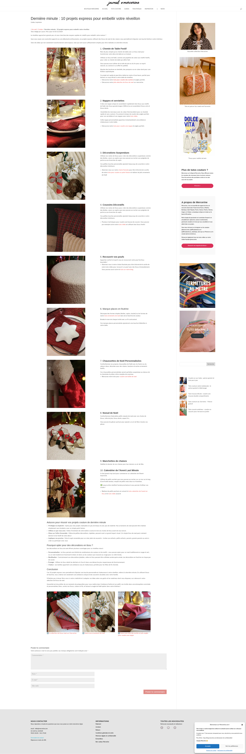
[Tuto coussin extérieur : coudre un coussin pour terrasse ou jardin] (183, 412)
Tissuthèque (136, 9)
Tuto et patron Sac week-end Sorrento (197, 106)
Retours (98, 730)
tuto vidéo (133, 116)
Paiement (98, 724)
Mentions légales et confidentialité (106, 736)
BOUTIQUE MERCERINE (91, 9)
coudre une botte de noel (128, 376)
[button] (242, 725)
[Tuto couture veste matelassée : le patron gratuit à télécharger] (183, 389)
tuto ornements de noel (112, 316)
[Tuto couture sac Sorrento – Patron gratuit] (183, 404)
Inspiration (149, 9)
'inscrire (197, 185)
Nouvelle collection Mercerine (197, 51)
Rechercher (210, 364)
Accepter (208, 746)
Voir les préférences (231, 746)
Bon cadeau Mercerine (102, 742)
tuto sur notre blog (126, 269)
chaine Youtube (123, 170)
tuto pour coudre (119, 126)
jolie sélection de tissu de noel (123, 82)
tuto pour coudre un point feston (119, 172)
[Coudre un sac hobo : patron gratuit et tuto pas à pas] (183, 381)
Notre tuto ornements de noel (95, 633)
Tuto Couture (116, 9)
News (163, 9)
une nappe (129, 126)
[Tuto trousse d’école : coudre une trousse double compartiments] (183, 397)
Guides (126, 9)
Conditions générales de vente (104, 733)
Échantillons (99, 739)
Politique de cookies (211, 750)
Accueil (105, 9)
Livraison (98, 727)
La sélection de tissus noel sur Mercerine (62, 633)
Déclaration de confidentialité (224, 750)
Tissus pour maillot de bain (197, 158)
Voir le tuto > (197, 336)
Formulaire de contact (37, 738)
